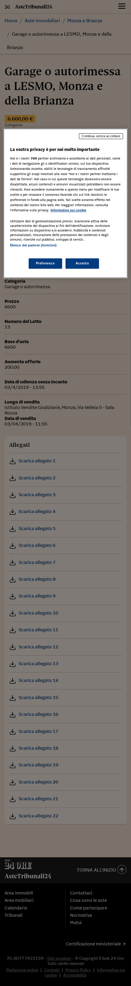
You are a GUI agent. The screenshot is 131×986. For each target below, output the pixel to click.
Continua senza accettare (101, 136)
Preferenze (45, 263)
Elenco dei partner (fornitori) (33, 245)
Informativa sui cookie (68, 210)
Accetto (82, 263)
